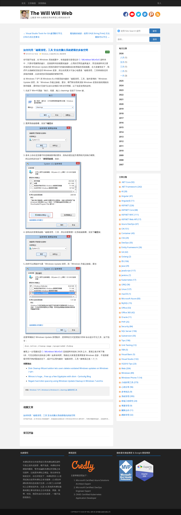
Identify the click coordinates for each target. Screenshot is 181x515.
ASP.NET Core (129, 210)
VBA (124, 349)
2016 (121, 122)
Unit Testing (129, 345)
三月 (122, 66)
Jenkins (126, 275)
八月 (122, 57)
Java (125, 266)
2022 (121, 94)
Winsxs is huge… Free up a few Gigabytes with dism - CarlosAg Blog (59, 376)
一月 (122, 75)
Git (124, 252)
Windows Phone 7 (131, 377)
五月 (122, 62)
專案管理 (126, 405)
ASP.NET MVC (130, 214)
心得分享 (127, 387)
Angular (127, 196)
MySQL (126, 303)
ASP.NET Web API (131, 219)
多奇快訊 (126, 391)
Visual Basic (128, 354)
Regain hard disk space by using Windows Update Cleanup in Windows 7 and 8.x (65, 381)
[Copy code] (107, 346)
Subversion (128, 335)
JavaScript (128, 270)
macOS (126, 294)
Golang (126, 256)
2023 (121, 90)
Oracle (126, 317)
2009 (121, 155)
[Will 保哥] (132, 14)
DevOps (127, 242)
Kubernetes (128, 280)
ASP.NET (127, 205)
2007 (121, 164)
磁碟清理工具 (72, 390)
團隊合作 (127, 410)
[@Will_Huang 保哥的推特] (139, 14)
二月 (122, 71)
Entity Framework (131, 247)
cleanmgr (63, 390)
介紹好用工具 (54, 54)
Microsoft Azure (130, 298)
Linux (126, 289)
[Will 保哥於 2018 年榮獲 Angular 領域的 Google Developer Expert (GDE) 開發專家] (144, 470)
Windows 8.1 (54, 390)
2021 (121, 99)
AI (124, 191)
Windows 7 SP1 (35, 390)
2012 (121, 141)
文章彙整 (32, 3)
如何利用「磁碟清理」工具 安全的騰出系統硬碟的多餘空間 (55, 50)
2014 (121, 132)
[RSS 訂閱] (158, 14)
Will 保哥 (90, 512)
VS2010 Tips (128, 363)
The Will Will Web (51, 13)
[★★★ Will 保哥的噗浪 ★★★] (151, 14)
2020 (121, 104)
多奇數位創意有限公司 (103, 512)
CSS (125, 238)
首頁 (23, 3)
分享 (107, 52)
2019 (121, 108)
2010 (121, 150)
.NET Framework (131, 186)
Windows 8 (45, 390)
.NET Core (127, 182)
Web (126, 368)
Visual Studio (130, 359)
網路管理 (127, 415)
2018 (121, 113)
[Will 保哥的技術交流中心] (126, 14)
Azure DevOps (130, 224)
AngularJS (127, 200)
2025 (121, 80)
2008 (121, 160)
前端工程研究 (129, 401)
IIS (125, 261)
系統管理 (62, 54)
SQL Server (129, 331)
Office (126, 307)
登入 (159, 3)
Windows (45, 54)
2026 (123, 64)
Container (128, 233)
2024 (121, 85)
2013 (121, 136)
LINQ (125, 284)
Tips (125, 340)
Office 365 (128, 312)
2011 (121, 146)
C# (125, 228)
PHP (125, 322)
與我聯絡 (42, 3)
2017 (121, 118)
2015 (121, 127)
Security (127, 326)
